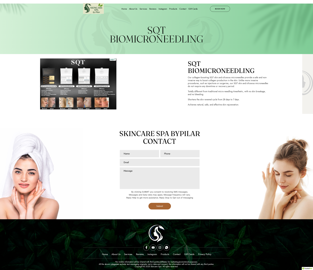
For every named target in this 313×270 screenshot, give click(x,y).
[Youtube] (153, 248)
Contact (182, 8)
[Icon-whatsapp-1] (166, 248)
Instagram (163, 8)
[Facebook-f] (146, 248)
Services (143, 8)
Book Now (220, 9)
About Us (133, 8)
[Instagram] (160, 248)
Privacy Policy (204, 254)
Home (124, 8)
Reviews (152, 8)
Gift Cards (193, 8)
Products (173, 8)
